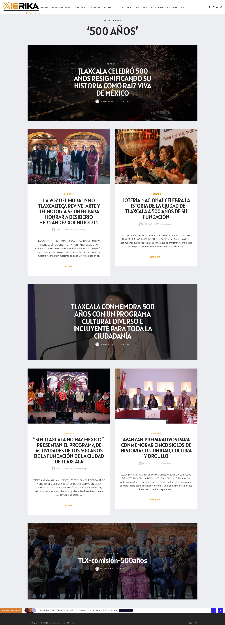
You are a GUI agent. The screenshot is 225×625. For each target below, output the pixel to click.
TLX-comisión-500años (112, 560)
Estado (95, 7)
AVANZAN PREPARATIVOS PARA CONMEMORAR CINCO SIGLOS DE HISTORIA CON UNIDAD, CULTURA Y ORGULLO (156, 447)
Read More (67, 266)
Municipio (110, 7)
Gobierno (157, 7)
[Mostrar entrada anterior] (213, 610)
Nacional (81, 7)
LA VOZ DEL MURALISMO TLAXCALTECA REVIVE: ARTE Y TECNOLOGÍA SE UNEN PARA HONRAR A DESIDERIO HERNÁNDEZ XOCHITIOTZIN (69, 211)
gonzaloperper (107, 101)
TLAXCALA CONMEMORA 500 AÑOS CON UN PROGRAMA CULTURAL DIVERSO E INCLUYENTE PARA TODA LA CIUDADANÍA (112, 321)
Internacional (61, 7)
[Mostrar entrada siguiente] (220, 610)
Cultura (126, 7)
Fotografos (174, 7)
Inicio (44, 7)
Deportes (141, 7)
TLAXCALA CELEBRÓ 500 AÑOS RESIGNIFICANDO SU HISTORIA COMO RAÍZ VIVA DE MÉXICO (112, 82)
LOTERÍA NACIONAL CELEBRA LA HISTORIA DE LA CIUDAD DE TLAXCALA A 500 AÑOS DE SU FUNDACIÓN (156, 208)
